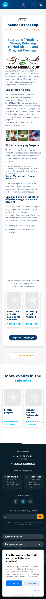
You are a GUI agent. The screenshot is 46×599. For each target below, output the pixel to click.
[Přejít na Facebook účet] (15, 501)
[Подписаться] (40, 516)
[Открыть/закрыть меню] (5, 4)
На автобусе (35, 476)
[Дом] (23, 4)
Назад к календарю (24, 355)
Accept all (14, 583)
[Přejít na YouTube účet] (30, 501)
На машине (12, 476)
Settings (32, 583)
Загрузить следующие (23, 337)
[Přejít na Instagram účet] (23, 501)
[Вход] (41, 5)
